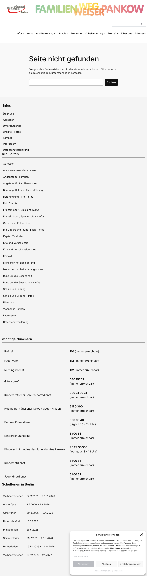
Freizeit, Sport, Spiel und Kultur (21, 209)
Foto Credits (10, 203)
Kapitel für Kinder (13, 236)
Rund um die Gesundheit (17, 275)
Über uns (8, 302)
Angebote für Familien (16, 176)
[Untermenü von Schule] (67, 33)
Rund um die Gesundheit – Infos (21, 282)
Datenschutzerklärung (104, 571)
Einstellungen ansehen (130, 564)
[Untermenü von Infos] (23, 33)
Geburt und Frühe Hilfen (17, 223)
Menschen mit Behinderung (19, 262)
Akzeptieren (83, 564)
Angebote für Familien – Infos (20, 183)
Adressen (8, 163)
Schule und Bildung (14, 289)
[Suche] (142, 24)
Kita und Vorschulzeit (15, 242)
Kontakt (7, 256)
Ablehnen (106, 564)
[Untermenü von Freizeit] (118, 33)
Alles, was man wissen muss (19, 170)
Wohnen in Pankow (14, 309)
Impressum (118, 571)
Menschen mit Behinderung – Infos (23, 269)
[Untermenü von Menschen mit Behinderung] (104, 33)
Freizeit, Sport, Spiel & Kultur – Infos (23, 216)
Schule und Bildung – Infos (18, 295)
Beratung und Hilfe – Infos (18, 196)
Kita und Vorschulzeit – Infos (19, 249)
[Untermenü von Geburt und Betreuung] (55, 33)
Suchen (111, 82)
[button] (141, 534)
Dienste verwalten (81, 556)
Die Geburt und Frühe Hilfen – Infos (23, 229)
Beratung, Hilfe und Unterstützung (23, 190)
